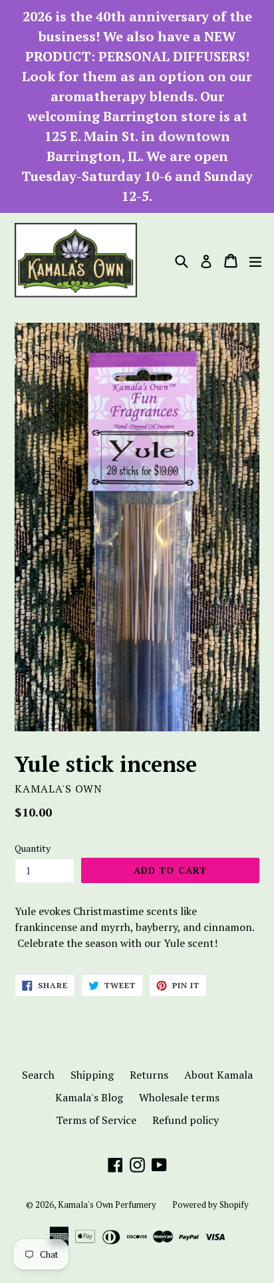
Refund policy (185, 1120)
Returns (149, 1074)
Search (38, 1074)
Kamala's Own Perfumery (107, 1204)
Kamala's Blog (89, 1097)
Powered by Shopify (210, 1204)
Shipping (92, 1074)
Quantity (33, 848)
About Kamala (218, 1074)
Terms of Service (96, 1120)
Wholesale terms (179, 1097)
